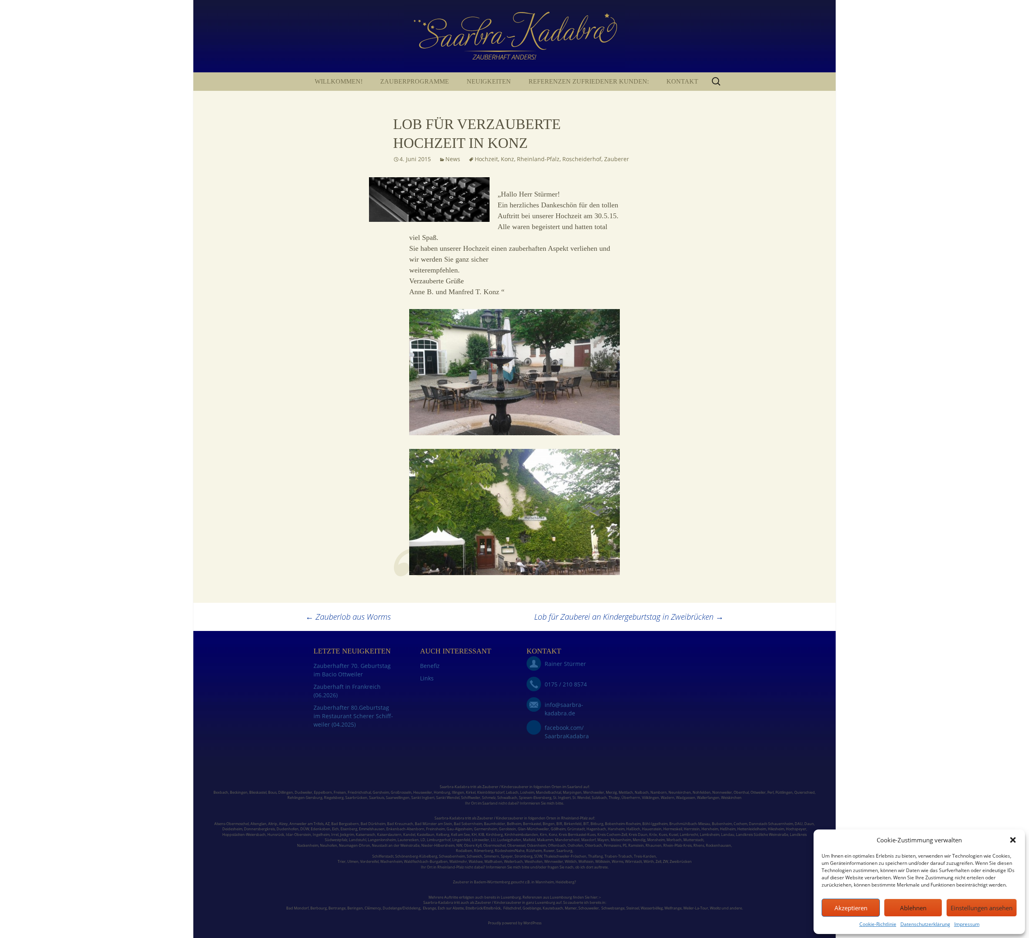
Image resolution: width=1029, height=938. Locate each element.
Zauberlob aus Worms (348, 616)
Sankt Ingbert (423, 797)
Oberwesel (516, 845)
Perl (770, 792)
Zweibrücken (681, 861)
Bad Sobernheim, (468, 823)
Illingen (458, 792)
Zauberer (616, 159)
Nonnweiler (722, 792)
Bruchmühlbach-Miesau (689, 823)
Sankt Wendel (447, 797)
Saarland (574, 786)
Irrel (334, 834)
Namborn (658, 792)
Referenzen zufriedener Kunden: (589, 81)
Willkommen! (339, 81)
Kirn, (544, 834)
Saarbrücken (356, 797)
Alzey (283, 823)
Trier (342, 861)
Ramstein (635, 845)
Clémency (373, 908)
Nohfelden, (702, 792)
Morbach (674, 839)
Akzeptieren (850, 908)
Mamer (571, 908)
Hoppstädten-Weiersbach (244, 834)
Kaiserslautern (389, 834)
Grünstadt (576, 829)
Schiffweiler (470, 797)
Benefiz (430, 666)
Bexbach (220, 792)
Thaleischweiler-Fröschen (565, 856)
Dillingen (285, 792)
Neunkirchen (679, 792)
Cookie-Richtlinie (877, 924)
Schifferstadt (383, 856)
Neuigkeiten (489, 81)
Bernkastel (532, 823)
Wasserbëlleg (652, 908)
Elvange (429, 908)
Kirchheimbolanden (521, 834)
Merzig (611, 792)
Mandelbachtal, (549, 792)
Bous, (272, 792)
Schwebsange (613, 908)
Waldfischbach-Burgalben (426, 861)
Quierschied (804, 792)
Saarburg (564, 850)
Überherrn (630, 797)
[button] (1013, 840)
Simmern (491, 856)
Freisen (340, 792)
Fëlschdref (512, 908)
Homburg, (442, 792)
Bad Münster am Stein (433, 823)
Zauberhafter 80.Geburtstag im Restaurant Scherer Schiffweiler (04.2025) (353, 716)
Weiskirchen (731, 797)
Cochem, (741, 823)
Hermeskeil (672, 829)
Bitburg (596, 823)
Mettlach (626, 792)
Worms (617, 861)
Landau (727, 834)
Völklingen (650, 797)
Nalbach (642, 792)
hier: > (595, 897)
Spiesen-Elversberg (535, 797)
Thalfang (595, 856)
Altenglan (258, 823)
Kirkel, (471, 792)
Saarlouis (376, 797)
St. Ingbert (562, 797)
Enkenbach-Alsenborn (405, 829)
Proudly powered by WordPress (514, 923)
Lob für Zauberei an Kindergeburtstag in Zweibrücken (629, 616)
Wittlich (571, 861)
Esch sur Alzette (451, 908)
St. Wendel (581, 797)
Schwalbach (507, 797)
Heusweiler (422, 792)
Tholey (614, 797)
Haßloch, (633, 829)
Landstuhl (357, 839)
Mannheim (544, 882)
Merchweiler (593, 792)
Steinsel (632, 908)
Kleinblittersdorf (490, 792)
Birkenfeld (573, 823)
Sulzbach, (600, 797)
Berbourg (318, 908)
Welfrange (673, 908)
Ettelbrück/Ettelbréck (483, 908)
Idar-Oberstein (298, 834)
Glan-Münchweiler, (534, 829)
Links (427, 678)
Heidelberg (564, 882)
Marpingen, (572, 792)
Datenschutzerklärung (925, 924)
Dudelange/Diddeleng (401, 908)
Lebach (512, 792)
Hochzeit (486, 159)
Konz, (553, 834)
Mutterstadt (693, 839)
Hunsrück (275, 834)
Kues (663, 834)
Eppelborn (323, 792)
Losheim (527, 792)
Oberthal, (742, 792)
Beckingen (239, 792)
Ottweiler (758, 792)
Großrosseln (401, 792)
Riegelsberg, (334, 797)
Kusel (673, 834)
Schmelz (489, 797)
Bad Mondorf (297, 908)
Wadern (667, 797)
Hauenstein (652, 829)
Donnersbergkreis (259, 829)
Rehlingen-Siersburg (304, 797)
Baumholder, (495, 823)
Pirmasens (612, 845)
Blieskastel (257, 792)
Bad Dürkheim (373, 823)
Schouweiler (588, 908)
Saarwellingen (398, 797)
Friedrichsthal (359, 792)
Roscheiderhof (581, 159)
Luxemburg (511, 897)
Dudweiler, (304, 792)
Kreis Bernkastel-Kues (577, 834)
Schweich (474, 856)
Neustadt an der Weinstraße (396, 845)
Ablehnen (913, 908)
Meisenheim (621, 839)
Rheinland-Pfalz (538, 159)
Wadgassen (685, 797)
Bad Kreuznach (400, 823)
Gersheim (381, 792)
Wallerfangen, (708, 797)
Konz (507, 159)
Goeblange (532, 908)
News (452, 159)
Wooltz (715, 908)
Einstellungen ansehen (982, 908)
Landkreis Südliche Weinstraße (762, 834)
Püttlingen (784, 792)
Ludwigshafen (509, 839)
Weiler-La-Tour (695, 908)
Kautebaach (553, 908)
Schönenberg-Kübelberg (416, 856)
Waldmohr (458, 861)
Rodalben (464, 850)
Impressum (967, 924)
